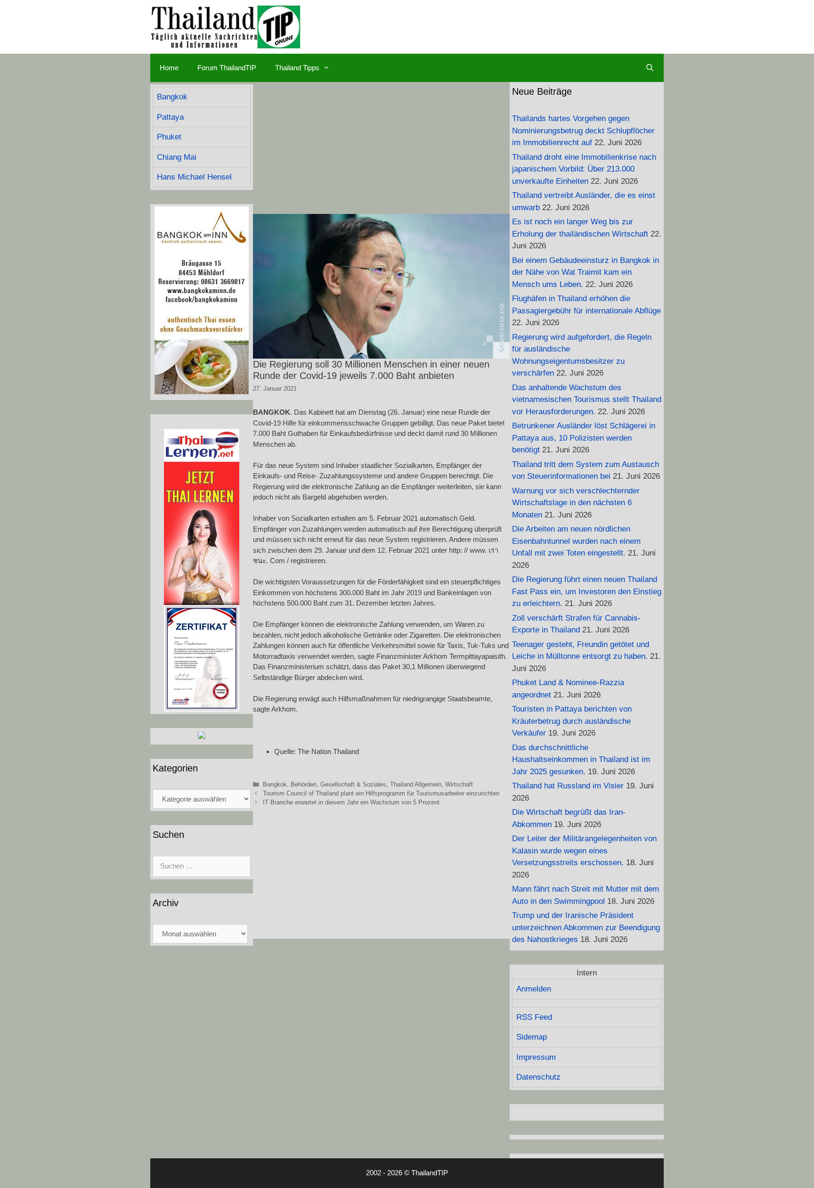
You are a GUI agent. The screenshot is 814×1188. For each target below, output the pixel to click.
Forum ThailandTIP (226, 68)
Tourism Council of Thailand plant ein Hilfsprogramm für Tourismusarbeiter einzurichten (381, 793)
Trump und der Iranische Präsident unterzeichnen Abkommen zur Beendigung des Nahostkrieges (586, 927)
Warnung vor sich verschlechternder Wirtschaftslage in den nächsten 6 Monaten (576, 502)
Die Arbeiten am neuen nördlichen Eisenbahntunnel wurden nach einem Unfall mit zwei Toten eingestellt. (576, 540)
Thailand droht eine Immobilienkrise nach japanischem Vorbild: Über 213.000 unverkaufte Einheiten (584, 169)
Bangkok (275, 784)
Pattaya (170, 117)
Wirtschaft (459, 784)
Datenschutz (538, 1077)
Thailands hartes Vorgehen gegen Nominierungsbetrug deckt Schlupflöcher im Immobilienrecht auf (583, 130)
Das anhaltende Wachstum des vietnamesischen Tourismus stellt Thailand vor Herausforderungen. (586, 399)
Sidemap (531, 1036)
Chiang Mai (176, 157)
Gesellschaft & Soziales (353, 784)
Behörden (304, 784)
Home (169, 68)
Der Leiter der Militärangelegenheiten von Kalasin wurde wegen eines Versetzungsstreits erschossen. (584, 850)
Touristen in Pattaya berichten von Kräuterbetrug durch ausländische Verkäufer (572, 721)
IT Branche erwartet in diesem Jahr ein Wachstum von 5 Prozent (351, 802)
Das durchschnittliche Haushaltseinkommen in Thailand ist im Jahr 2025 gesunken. (581, 759)
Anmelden (533, 988)
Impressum (536, 1057)
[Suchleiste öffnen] (650, 68)
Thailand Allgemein (415, 784)
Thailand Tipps (297, 68)
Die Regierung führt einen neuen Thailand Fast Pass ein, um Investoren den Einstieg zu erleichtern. (586, 591)
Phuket (169, 136)
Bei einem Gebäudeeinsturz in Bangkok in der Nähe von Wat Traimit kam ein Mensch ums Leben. (585, 272)
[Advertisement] (381, 148)
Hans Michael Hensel (194, 176)
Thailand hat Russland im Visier (568, 785)
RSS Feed (534, 1017)
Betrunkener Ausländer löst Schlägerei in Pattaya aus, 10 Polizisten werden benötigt (583, 437)
